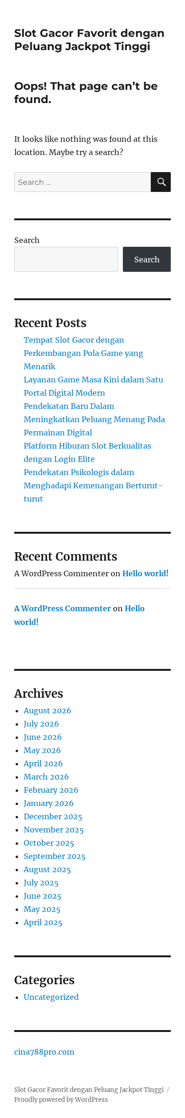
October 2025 (49, 843)
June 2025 (43, 896)
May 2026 (42, 750)
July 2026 (41, 723)
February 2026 (51, 790)
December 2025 (53, 816)
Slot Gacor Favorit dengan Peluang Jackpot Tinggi (89, 39)
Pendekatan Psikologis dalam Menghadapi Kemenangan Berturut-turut (93, 485)
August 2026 (48, 710)
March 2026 (46, 776)
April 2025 (43, 922)
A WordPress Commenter (62, 608)
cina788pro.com (44, 1052)
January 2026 (49, 803)
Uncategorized (51, 997)
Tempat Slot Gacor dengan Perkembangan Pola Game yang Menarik (83, 353)
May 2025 (42, 909)
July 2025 (41, 882)
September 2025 (55, 856)
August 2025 (47, 869)
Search (27, 240)
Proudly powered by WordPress (61, 1100)
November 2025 (54, 829)
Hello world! (145, 573)
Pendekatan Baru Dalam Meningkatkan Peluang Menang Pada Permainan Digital (94, 419)
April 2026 (43, 763)
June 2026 (43, 737)
